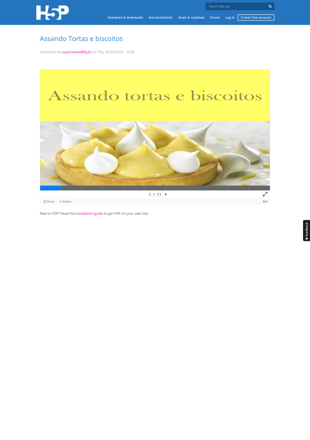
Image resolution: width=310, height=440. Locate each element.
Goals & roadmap (191, 17)
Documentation (161, 17)
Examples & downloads (125, 17)
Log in (230, 17)
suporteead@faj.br (77, 52)
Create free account (256, 17)
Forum (215, 17)
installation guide (89, 213)
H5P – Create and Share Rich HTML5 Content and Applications (53, 12)
